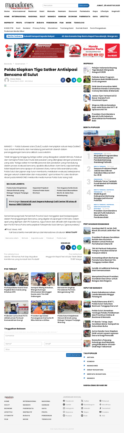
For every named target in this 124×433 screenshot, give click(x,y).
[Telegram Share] (73, 80)
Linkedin (87, 408)
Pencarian (83, 5)
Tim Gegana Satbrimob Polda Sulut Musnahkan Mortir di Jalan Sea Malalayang (67, 192)
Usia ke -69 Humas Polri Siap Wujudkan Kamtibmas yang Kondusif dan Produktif (21, 256)
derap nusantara (95, 370)
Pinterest (105, 401)
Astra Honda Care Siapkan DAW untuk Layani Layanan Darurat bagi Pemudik (105, 333)
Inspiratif (27, 412)
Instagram (70, 408)
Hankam (45, 405)
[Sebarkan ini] (63, 80)
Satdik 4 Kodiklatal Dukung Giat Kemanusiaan (105, 269)
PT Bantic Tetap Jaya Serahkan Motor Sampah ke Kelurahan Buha (105, 324)
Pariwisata (28, 408)
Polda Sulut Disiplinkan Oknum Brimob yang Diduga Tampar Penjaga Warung (17, 192)
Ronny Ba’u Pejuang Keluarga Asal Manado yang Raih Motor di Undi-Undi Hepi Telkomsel (104, 343)
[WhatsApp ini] (79, 80)
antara (90, 357)
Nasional (97, 209)
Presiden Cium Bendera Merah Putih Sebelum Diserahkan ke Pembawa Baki (104, 117)
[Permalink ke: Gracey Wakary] (6, 80)
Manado (27, 405)
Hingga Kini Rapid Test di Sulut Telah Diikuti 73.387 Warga (64, 256)
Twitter (86, 401)
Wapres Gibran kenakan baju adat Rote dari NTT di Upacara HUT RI (104, 107)
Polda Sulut (61, 238)
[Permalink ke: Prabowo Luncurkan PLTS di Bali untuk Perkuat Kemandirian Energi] (16, 307)
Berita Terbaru (100, 166)
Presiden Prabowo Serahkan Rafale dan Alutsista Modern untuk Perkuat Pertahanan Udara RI (105, 240)
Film (6, 419)
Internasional (29, 401)
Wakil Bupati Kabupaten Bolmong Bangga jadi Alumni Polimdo (104, 197)
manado (91, 378)
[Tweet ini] (68, 80)
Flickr (86, 416)
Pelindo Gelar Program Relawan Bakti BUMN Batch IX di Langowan (105, 79)
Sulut (7, 405)
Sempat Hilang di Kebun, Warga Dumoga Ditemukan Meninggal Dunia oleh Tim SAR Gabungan (42, 292)
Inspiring (110, 190)
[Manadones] (19, 5)
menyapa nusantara (96, 374)
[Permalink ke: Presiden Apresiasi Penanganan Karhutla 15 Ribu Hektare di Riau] (43, 307)
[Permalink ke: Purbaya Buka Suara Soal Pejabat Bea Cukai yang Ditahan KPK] (16, 279)
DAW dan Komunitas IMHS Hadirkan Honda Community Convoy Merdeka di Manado (106, 88)
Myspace (69, 412)
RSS (103, 416)
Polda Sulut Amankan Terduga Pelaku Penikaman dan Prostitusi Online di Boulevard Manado (105, 314)
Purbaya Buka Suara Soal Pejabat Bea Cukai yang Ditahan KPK (15, 289)
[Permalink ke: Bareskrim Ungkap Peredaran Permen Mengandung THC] (70, 279)
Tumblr (68, 405)
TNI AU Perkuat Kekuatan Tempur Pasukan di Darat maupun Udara (104, 250)
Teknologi (46, 419)
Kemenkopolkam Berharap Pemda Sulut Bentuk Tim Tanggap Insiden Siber (105, 260)
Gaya (44, 408)
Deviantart (106, 408)
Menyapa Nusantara (102, 207)
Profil (44, 412)
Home (6, 401)
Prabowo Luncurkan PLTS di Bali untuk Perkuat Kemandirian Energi (15, 318)
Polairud (50, 238)
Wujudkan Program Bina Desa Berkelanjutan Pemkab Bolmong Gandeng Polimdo (106, 159)
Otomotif (8, 415)
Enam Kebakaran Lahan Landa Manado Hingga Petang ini (103, 294)
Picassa (69, 416)
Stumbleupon (89, 405)
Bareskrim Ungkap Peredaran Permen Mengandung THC (66, 289)
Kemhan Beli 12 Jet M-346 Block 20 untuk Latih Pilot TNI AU (106, 230)
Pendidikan (98, 154)
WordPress (106, 405)
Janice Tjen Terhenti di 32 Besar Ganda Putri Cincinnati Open (104, 98)
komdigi (90, 361)
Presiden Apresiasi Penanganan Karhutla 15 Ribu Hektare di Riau (42, 318)
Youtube (105, 412)
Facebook (70, 401)
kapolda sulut (37, 238)
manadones (92, 366)
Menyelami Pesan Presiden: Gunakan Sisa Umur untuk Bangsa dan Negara (105, 278)
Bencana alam (12, 238)
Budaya (26, 415)
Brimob (25, 238)
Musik (25, 419)
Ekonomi (8, 408)
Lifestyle (8, 412)
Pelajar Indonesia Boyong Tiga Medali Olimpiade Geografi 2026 (104, 70)
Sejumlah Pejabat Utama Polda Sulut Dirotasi (41, 190)
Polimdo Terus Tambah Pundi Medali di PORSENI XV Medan (105, 183)
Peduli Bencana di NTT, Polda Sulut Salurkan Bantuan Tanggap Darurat (105, 304)
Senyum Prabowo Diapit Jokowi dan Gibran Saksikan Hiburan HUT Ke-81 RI (105, 171)
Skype (86, 412)
